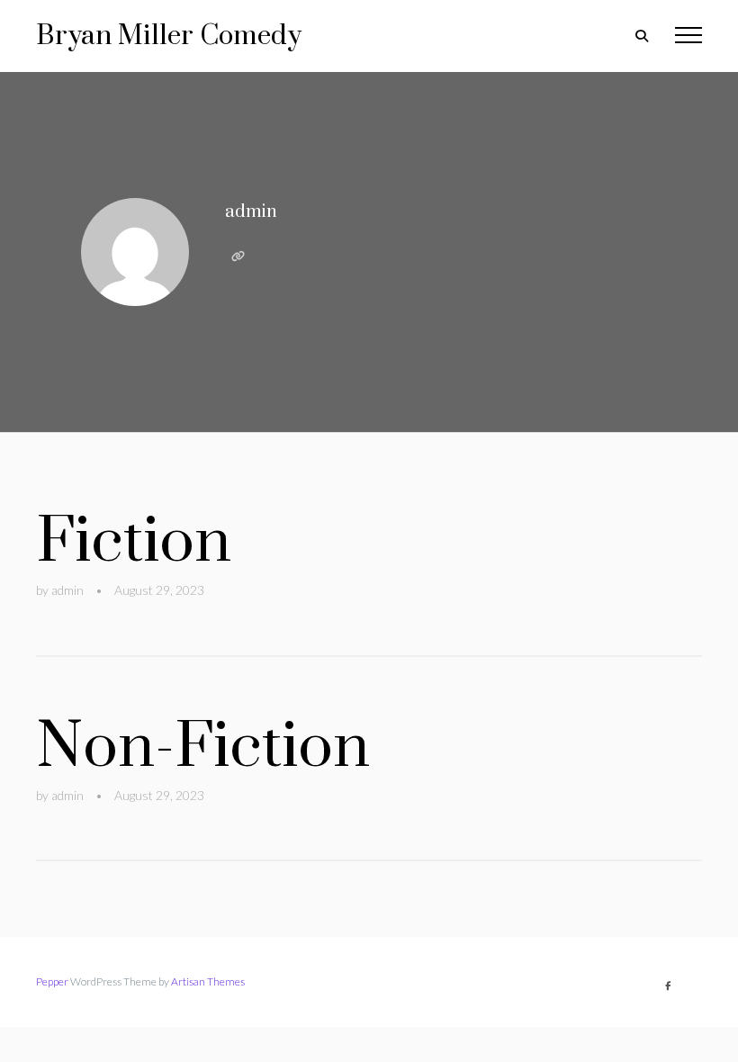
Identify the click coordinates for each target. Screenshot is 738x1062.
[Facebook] (668, 985)
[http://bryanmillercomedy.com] (237, 256)
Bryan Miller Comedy (169, 36)
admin (251, 212)
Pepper (52, 981)
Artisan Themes (208, 981)
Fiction (133, 542)
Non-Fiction (203, 747)
